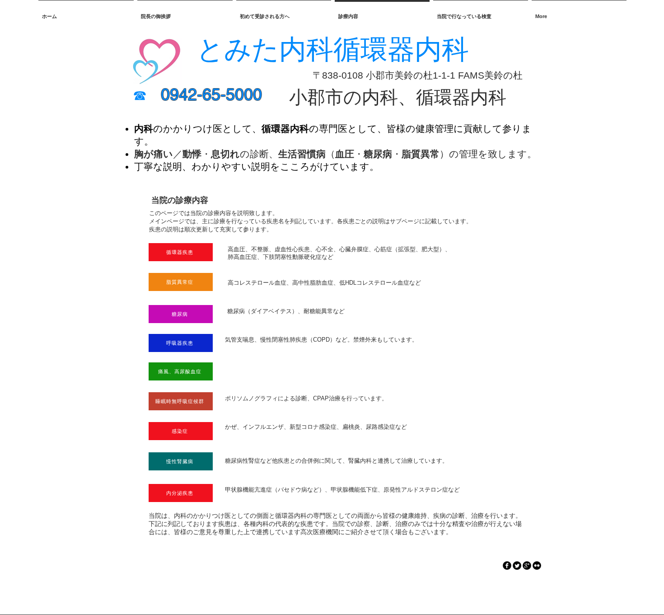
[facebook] (507, 565)
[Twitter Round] (517, 565)
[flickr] (537, 565)
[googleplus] (527, 565)
